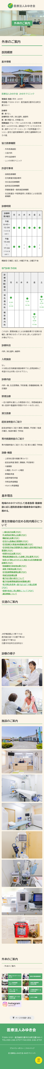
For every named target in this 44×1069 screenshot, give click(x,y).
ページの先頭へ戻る (23, 1018)
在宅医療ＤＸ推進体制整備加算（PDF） (18, 544)
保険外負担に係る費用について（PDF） (18, 591)
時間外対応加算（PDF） (12, 554)
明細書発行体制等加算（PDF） (15, 566)
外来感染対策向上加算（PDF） (15, 535)
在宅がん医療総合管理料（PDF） (15, 541)
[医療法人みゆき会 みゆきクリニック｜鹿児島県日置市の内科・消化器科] (22, 5)
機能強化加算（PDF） (11, 538)
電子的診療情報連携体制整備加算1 (17, 581)
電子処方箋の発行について (13, 578)
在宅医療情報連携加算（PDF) (15, 572)
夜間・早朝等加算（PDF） (12, 569)
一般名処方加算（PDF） (12, 532)
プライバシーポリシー (17, 1048)
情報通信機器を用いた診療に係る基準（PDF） (21, 557)
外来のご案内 (10, 959)
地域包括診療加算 (10, 575)
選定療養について (10, 594)
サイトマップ (30, 1048)
